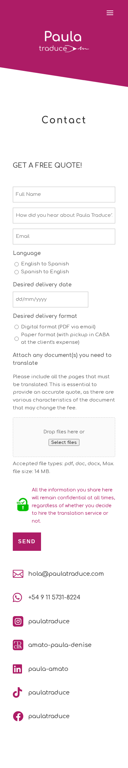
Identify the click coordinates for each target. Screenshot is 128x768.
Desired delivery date (42, 285)
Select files (64, 442)
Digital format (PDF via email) (58, 327)
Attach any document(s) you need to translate (62, 359)
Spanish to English (45, 272)
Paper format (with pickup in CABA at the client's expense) (65, 338)
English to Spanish (45, 264)
